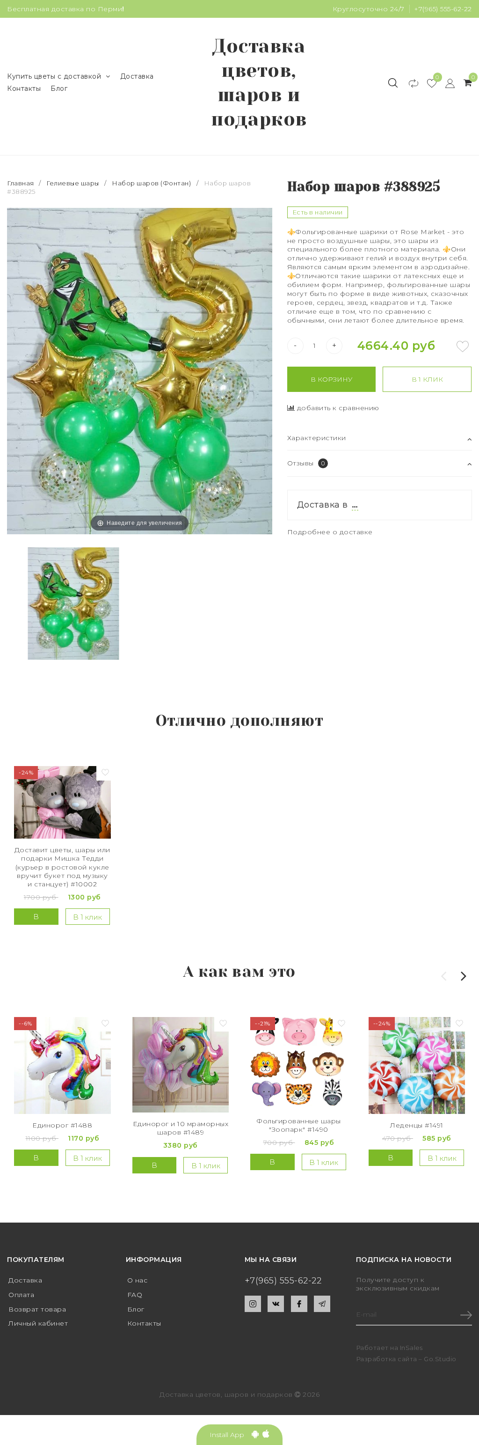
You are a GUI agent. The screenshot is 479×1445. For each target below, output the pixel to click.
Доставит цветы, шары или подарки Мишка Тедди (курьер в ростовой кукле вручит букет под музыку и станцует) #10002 (62, 867)
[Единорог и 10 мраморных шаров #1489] (180, 1065)
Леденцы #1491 (416, 1125)
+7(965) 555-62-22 (443, 9)
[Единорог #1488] (62, 1065)
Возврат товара (37, 1309)
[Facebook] (299, 1304)
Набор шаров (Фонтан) (151, 183)
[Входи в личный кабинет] (445, 83)
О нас (137, 1280)
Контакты (24, 88)
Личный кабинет (38, 1323)
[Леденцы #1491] (417, 1065)
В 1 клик (427, 379)
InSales (411, 1347)
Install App (231, 1434)
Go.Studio (440, 1359)
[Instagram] (253, 1304)
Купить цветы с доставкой (54, 76)
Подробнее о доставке (330, 532)
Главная (21, 183)
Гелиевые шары (72, 183)
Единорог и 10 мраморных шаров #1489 (181, 1128)
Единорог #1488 (62, 1125)
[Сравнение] (409, 83)
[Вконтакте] (276, 1304)
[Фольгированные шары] (298, 1063)
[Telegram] (322, 1304)
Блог (59, 88)
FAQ (135, 1294)
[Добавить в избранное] (462, 346)
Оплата (21, 1294)
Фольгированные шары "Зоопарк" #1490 (298, 1125)
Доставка (137, 76)
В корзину (331, 379)
